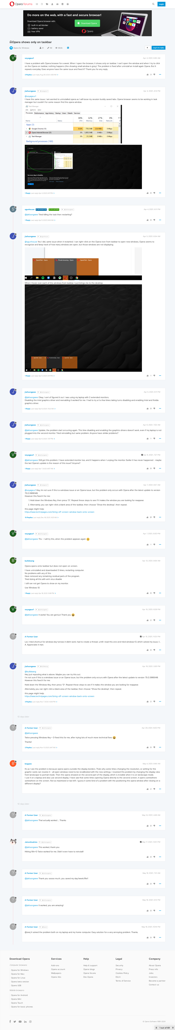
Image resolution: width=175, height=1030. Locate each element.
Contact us (154, 985)
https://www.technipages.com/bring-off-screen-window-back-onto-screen (59, 512)
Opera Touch (17, 1003)
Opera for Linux (18, 978)
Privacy (119, 969)
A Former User (31, 637)
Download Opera (89, 23)
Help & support (90, 965)
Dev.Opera (88, 977)
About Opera (155, 965)
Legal (119, 958)
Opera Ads (56, 977)
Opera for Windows (21, 48)
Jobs (151, 973)
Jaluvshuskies (31, 842)
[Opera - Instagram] (30, 1021)
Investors (153, 977)
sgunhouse (29, 209)
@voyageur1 (44, 91)
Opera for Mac (17, 974)
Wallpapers (56, 973)
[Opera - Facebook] (10, 1021)
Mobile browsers (17, 990)
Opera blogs (89, 969)
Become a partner (157, 981)
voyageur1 (29, 58)
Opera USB (16, 985)
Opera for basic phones (22, 1007)
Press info (153, 969)
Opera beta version (20, 982)
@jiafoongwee (68, 209)
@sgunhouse (44, 236)
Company (154, 958)
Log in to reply (158, 48)
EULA (118, 977)
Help (86, 958)
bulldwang (29, 561)
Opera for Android (19, 995)
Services (56, 958)
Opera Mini (16, 999)
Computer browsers (18, 965)
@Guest (44, 927)
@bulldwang (44, 666)
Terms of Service (123, 981)
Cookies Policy (122, 973)
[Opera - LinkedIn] (25, 1021)
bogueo (28, 764)
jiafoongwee (30, 91)
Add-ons (55, 965)
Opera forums (89, 973)
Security (119, 965)
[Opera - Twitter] (14, 1021)
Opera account (58, 969)
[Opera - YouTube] (20, 1021)
